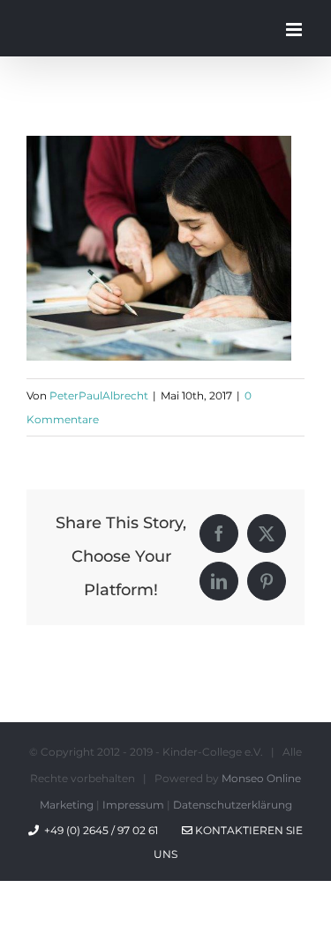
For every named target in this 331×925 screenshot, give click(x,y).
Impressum (133, 804)
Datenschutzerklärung (232, 804)
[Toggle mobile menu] (295, 29)
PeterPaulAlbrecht (98, 395)
